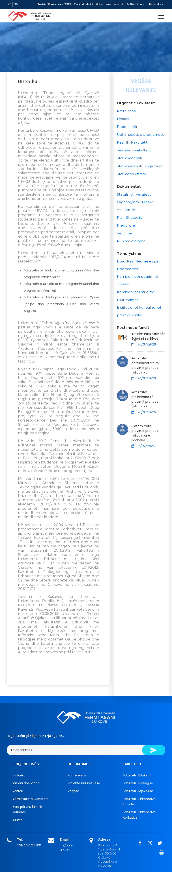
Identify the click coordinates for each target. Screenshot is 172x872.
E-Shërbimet (134, 4)
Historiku (19, 775)
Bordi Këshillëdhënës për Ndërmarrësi (138, 265)
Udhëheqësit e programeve (140, 134)
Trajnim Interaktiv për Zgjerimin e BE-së (148, 336)
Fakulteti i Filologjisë (138, 783)
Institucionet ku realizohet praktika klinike (139, 311)
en (16, 4)
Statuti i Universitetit (134, 194)
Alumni (118, 4)
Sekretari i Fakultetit (134, 150)
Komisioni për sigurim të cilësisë (137, 280)
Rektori (18, 791)
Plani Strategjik (129, 217)
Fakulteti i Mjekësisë (138, 791)
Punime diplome (131, 241)
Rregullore (126, 225)
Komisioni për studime (136, 292)
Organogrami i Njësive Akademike (135, 206)
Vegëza (73, 791)
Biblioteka (155, 4)
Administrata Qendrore (31, 799)
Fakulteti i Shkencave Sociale (139, 801)
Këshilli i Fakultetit (132, 142)
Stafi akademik (129, 158)
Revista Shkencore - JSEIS (54, 4)
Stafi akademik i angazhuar (140, 166)
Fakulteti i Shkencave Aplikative (139, 815)
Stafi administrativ (131, 174)
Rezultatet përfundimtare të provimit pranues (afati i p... (145, 365)
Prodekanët (127, 127)
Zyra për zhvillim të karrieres (92, 4)
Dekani (123, 119)
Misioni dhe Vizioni (26, 783)
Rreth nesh (126, 111)
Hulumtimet (127, 300)
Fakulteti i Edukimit (137, 775)
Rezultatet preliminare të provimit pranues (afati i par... (144, 399)
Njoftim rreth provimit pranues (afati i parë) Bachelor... (144, 433)
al (9, 4)
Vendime (124, 233)
